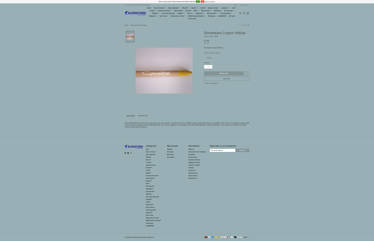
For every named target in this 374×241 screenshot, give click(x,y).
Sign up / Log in (244, 5)
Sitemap (191, 168)
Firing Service (192, 178)
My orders (170, 152)
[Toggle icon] (240, 13)
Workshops (211, 16)
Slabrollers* (218, 11)
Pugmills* (149, 199)
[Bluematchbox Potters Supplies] (135, 13)
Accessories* (150, 191)
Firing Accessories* (152, 176)
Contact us (191, 170)
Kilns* (148, 183)
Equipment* (149, 205)
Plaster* (152, 11)
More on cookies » (210, 1)
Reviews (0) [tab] (142, 116)
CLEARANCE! (222, 16)
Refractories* (150, 186)
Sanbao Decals (150, 165)
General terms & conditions (197, 152)
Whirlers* (149, 194)
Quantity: (206, 63)
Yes (198, 1)
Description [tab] (130, 116)
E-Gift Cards (192, 19)
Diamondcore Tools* (152, 218)
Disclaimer (191, 154)
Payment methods (194, 160)
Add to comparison (212, 83)
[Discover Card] (225, 237)
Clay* (147, 149)
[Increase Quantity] (210, 66)
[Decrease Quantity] (206, 66)
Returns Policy (193, 176)
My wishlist (170, 157)
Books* (148, 160)
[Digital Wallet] (239, 237)
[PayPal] (216, 237)
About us (191, 149)
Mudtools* (149, 212)
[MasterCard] (206, 237)
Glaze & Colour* (151, 152)
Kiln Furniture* (150, 207)
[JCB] (228, 237)
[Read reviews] (211, 53)
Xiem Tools (149, 215)
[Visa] (209, 237)
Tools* (148, 170)
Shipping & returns (194, 162)
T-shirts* (203, 8)
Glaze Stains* (178, 11)
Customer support (194, 165)
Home (127, 25)
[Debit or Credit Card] (235, 237)
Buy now (226, 79)
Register (169, 149)
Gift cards (232, 16)
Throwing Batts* (151, 210)
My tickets (170, 154)
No (202, 1)
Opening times (193, 173)
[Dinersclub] (232, 237)
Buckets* (188, 11)
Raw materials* (151, 154)
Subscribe (242, 150)
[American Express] (212, 237)
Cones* (148, 202)
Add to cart (224, 73)
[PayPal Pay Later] (219, 237)
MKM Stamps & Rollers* (153, 220)
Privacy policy (192, 157)
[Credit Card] (222, 237)
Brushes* (149, 168)
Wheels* (148, 157)
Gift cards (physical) (168, 13)
